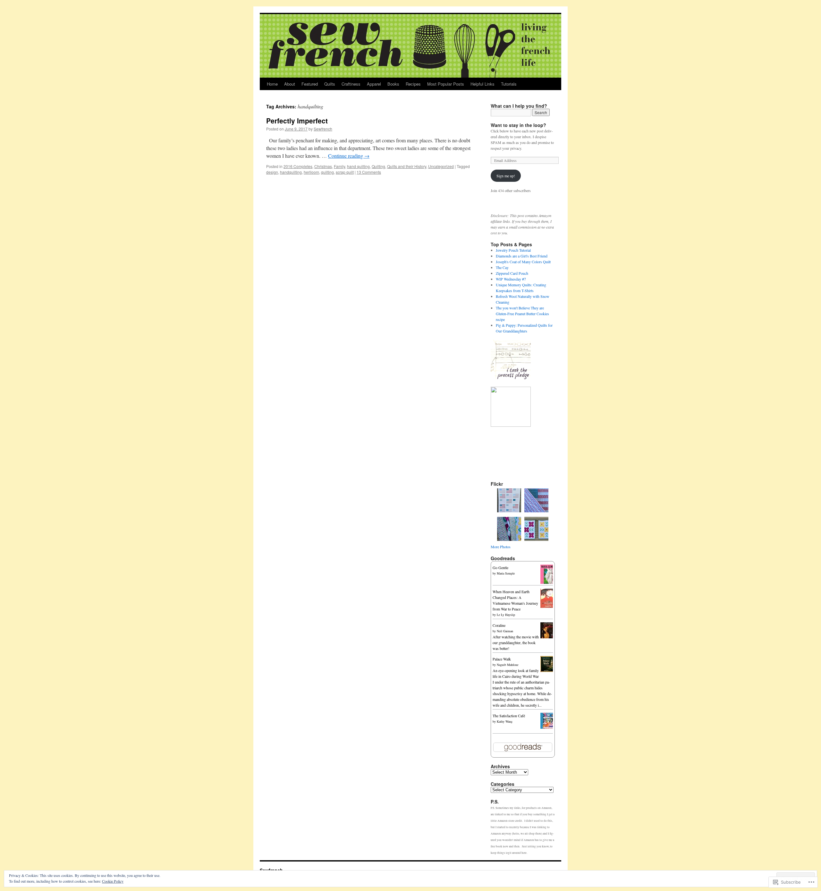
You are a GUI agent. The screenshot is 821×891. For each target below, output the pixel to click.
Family (339, 166)
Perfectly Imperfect (297, 120)
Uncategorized (441, 166)
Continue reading (348, 155)
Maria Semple (506, 573)
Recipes (413, 84)
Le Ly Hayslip (506, 614)
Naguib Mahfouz (507, 664)
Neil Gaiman (505, 631)
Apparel (374, 84)
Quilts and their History (406, 166)
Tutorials (509, 84)
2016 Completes (298, 166)
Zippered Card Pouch (512, 273)
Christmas (323, 166)
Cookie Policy (112, 881)
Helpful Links (482, 84)
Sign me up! (505, 175)
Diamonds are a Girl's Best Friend (521, 255)
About (289, 84)
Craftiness (351, 84)
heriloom (311, 172)
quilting (327, 172)
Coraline (499, 625)
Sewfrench (323, 128)
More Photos (501, 546)
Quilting (378, 166)
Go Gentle (500, 567)
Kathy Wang (504, 721)
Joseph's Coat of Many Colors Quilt (523, 261)
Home (272, 84)
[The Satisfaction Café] (548, 727)
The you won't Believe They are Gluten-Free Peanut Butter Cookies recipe (522, 313)
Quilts (329, 84)
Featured (309, 84)
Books (393, 84)
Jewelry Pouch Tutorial (513, 250)
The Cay (502, 267)
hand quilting (358, 166)
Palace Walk (502, 658)
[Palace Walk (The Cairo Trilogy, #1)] (548, 670)
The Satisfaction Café (509, 715)
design (272, 172)
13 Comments (369, 172)
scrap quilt (345, 172)
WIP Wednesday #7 (511, 279)
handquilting (291, 172)
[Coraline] (548, 636)
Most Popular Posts (445, 84)
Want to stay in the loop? (518, 125)
